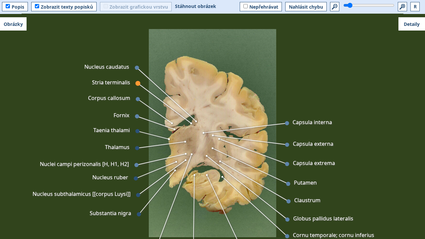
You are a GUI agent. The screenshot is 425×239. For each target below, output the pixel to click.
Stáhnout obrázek (195, 6)
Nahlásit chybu (306, 7)
